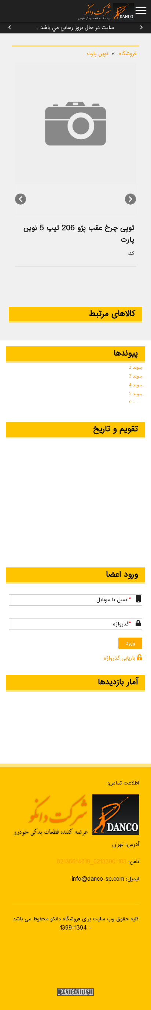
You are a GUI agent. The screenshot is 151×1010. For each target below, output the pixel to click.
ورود (130, 643)
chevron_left (10, 27)
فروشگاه (127, 53)
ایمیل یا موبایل (112, 600)
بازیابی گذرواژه (120, 658)
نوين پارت (97, 53)
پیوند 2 (135, 366)
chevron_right (141, 27)
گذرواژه (121, 624)
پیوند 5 (135, 392)
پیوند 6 (135, 401)
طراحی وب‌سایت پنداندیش (75, 992)
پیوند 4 (135, 383)
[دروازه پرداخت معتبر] (75, 961)
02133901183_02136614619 (91, 861)
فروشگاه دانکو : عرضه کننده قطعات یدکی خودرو (105, 11)
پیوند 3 (135, 375)
